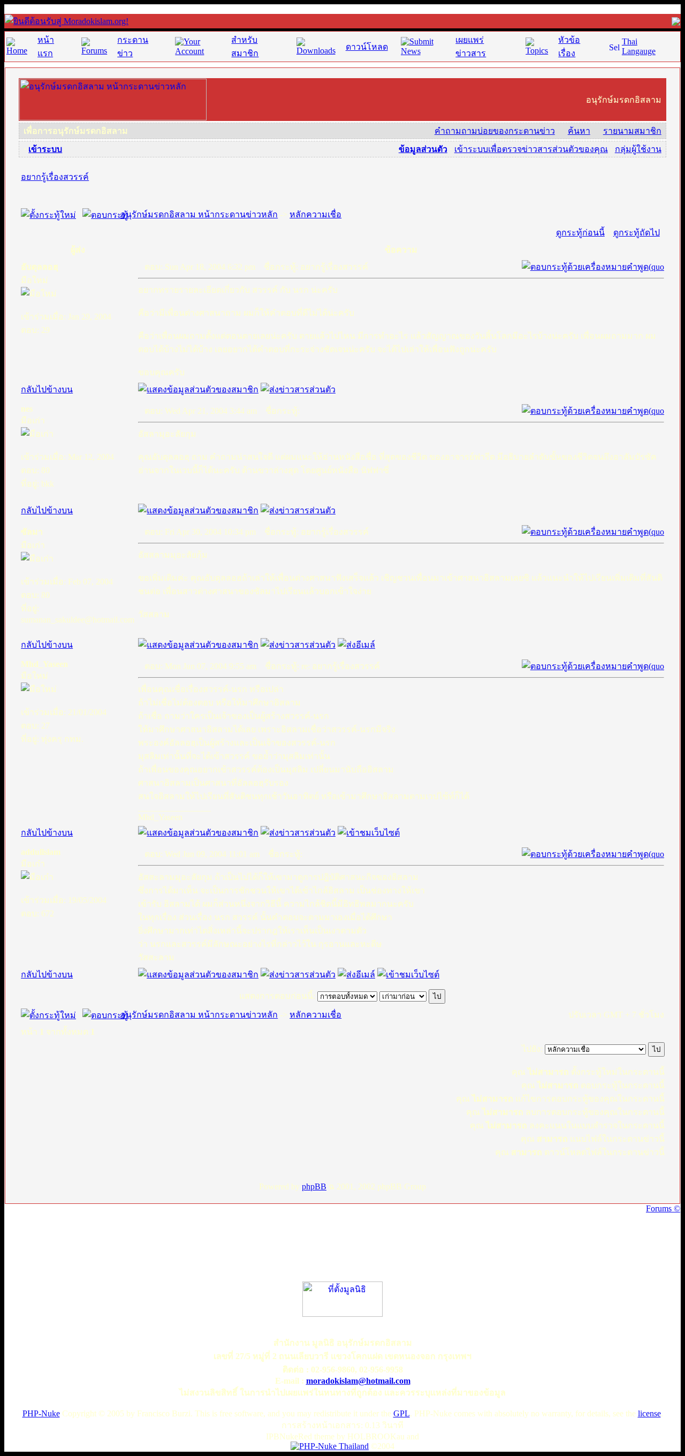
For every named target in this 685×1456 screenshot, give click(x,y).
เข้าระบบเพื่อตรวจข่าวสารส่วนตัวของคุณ (531, 149)
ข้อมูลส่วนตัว (423, 149)
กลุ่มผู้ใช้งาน (638, 149)
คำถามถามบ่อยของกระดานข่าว (495, 130)
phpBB (314, 1186)
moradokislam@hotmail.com (358, 1380)
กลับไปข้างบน (47, 389)
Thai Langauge (639, 46)
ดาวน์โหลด (367, 46)
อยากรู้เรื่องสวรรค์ (55, 176)
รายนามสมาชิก (632, 130)
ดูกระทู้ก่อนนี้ (580, 232)
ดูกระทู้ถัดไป (636, 232)
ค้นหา (579, 130)
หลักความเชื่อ (315, 214)
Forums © (663, 1208)
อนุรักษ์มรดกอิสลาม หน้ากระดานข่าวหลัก (199, 214)
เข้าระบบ (45, 149)
